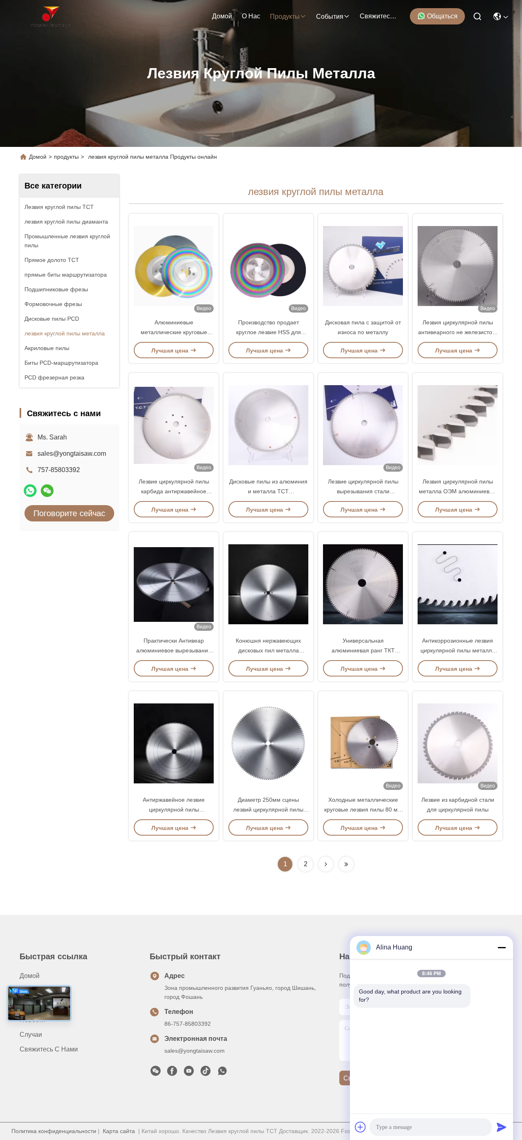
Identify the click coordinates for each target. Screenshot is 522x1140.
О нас (251, 16)
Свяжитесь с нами (379, 16)
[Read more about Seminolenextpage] (326, 864)
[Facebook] (172, 1073)
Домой (222, 16)
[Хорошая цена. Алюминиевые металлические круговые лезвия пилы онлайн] (174, 266)
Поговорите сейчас (69, 513)
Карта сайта (119, 1131)
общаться (442, 16)
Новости (32, 1019)
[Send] (501, 1127)
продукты (285, 16)
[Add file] (360, 1127)
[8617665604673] (222, 1073)
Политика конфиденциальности (53, 1131)
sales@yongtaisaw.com (72, 453)
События (329, 16)
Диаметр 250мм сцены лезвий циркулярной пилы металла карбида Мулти (268, 809)
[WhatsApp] (30, 490)
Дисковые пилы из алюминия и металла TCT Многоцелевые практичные (268, 491)
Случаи (31, 1034)
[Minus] (502, 947)
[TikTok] (205, 1073)
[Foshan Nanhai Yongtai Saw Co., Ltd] (50, 16)
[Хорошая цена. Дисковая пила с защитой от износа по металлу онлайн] (363, 266)
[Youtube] (189, 1073)
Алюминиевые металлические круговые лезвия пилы (174, 332)
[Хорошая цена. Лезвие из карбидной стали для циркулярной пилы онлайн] (458, 743)
